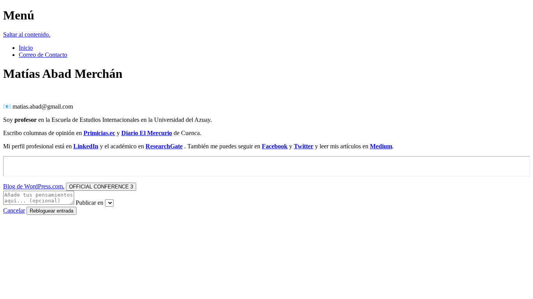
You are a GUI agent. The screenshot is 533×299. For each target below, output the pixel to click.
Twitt (301, 146)
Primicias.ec (99, 133)
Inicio (26, 47)
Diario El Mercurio (146, 133)
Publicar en (89, 202)
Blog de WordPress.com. (33, 186)
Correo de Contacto (43, 54)
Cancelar (14, 210)
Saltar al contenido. (26, 34)
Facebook (275, 146)
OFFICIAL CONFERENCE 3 (101, 187)
